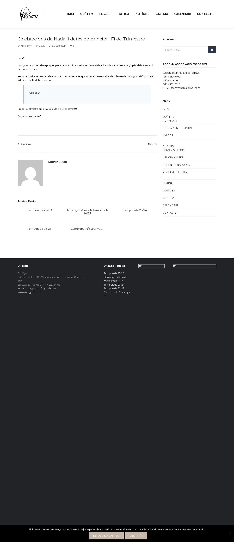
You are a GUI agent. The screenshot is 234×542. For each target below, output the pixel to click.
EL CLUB (105, 14)
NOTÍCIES (142, 14)
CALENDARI (182, 14)
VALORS (168, 135)
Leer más (136, 535)
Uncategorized (57, 46)
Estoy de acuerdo (106, 535)
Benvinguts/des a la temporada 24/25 (87, 212)
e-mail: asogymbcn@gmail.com (37, 288)
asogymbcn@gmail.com (185, 87)
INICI (70, 14)
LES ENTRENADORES (176, 164)
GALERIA (162, 14)
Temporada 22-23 (39, 228)
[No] (229, 533)
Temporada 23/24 (135, 210)
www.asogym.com (29, 292)
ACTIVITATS (170, 120)
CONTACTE (205, 14)
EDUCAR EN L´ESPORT (177, 128)
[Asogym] (29, 14)
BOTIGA (123, 14)
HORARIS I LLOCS (174, 150)
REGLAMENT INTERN (176, 172)
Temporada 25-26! (39, 210)
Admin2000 (26, 46)
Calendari (34, 92)
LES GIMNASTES (173, 157)
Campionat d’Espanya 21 (87, 228)
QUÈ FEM (86, 14)
